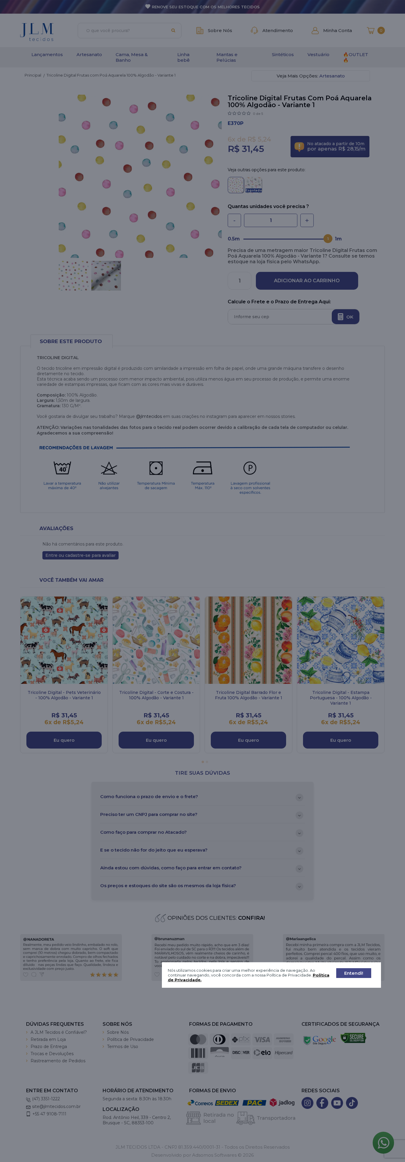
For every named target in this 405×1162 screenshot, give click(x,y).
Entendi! (353, 973)
